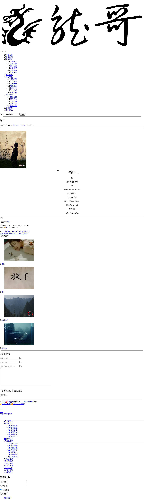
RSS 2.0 (8, 228)
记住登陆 (5, 490)
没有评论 (23, 125)
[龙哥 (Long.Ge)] (72, 25)
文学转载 (13, 81)
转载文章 (9, 77)
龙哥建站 (13, 72)
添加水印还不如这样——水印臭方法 (13, 234)
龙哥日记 (9, 59)
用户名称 (3, 482)
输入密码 (3, 486)
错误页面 (13, 106)
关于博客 (9, 108)
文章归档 (13, 101)
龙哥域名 (13, 70)
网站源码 (9, 75)
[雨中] (19, 288)
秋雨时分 (13, 88)
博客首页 (9, 55)
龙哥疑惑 (13, 68)
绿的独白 (5, 320)
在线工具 (9, 465)
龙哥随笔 (13, 61)
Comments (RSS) (19, 404)
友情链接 (13, 97)
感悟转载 (13, 79)
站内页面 (9, 94)
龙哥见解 (13, 63)
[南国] (19, 260)
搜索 (23, 114)
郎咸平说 (13, 90)
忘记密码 (7, 498)
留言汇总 (13, 99)
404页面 (9, 468)
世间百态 (13, 92)
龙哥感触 (13, 66)
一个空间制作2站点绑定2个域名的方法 (15, 231)
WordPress (29, 402)
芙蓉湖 (4, 348)
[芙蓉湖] (19, 345)
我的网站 (9, 110)
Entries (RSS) (6, 404)
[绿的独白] (19, 316)
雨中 (3, 292)
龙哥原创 (9, 57)
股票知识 (13, 86)
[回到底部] (72, 411)
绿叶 (8, 222)
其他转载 (13, 83)
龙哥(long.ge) (7, 402)
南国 (3, 264)
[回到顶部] (72, 408)
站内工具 (13, 103)
